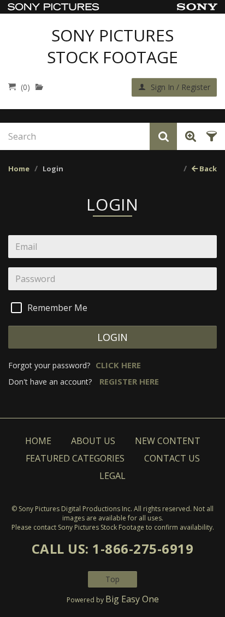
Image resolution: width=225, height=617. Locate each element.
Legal (112, 476)
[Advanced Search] (188, 136)
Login (112, 337)
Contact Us (172, 458)
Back (207, 168)
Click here (118, 365)
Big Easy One (132, 599)
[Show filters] (210, 136)
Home (18, 168)
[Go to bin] (41, 87)
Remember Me (57, 307)
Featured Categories (75, 458)
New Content (167, 441)
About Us (93, 441)
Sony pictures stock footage (112, 46)
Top (112, 579)
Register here (129, 381)
